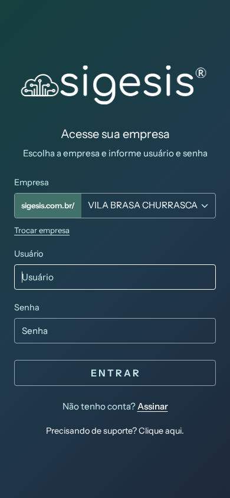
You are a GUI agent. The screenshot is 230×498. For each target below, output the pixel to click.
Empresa (31, 182)
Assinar (152, 406)
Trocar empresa (42, 230)
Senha (27, 307)
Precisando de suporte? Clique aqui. (115, 430)
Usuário (28, 253)
